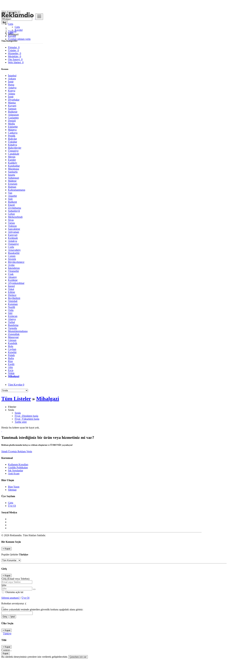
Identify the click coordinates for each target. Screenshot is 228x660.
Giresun (12, 340)
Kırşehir (12, 352)
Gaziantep (13, 117)
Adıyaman (13, 232)
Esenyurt (12, 235)
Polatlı (11, 355)
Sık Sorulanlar (15, 470)
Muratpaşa (13, 168)
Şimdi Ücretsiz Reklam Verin (16, 451)
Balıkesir (12, 111)
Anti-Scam (13, 473)
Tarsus (11, 223)
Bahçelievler (14, 147)
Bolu (10, 346)
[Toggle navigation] (39, 16)
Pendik (11, 135)
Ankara (12, 78)
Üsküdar (12, 141)
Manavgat (13, 337)
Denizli (12, 120)
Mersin (11, 156)
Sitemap (12, 489)
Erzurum (12, 183)
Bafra (11, 358)
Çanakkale (13, 153)
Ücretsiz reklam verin (19, 39)
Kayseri (12, 105)
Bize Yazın (13, 486)
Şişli (10, 198)
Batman (12, 186)
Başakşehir (14, 253)
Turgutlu (12, 328)
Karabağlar (14, 165)
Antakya (12, 241)
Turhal (11, 322)
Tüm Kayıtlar (16, 384)
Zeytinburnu (14, 207)
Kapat (5, 653)
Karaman (13, 304)
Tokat (11, 289)
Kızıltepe (13, 280)
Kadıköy (12, 162)
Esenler (12, 159)
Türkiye (7, 633)
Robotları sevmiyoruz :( (13, 603)
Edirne (11, 292)
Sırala (18, 412)
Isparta (11, 174)
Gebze (11, 213)
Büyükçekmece (16, 262)
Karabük (12, 343)
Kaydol (19, 30)
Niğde (11, 373)
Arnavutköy (14, 250)
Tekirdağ (12, 301)
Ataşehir (12, 195)
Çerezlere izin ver (78, 657)
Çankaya (12, 132)
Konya (11, 90)
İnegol (11, 286)
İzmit (10, 96)
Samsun (12, 108)
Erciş (10, 370)
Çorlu (11, 247)
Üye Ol (12, 505)
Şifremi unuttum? (10, 597)
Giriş (17, 27)
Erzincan (12, 316)
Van (10, 192)
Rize (10, 361)
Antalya (12, 87)
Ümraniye (13, 150)
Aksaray (12, 277)
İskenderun (14, 268)
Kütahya (12, 144)
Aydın (11, 265)
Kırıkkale (13, 238)
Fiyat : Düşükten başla (26, 415)
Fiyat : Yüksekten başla (27, 418)
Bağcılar (12, 138)
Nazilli (11, 307)
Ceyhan (12, 349)
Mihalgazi (13, 376)
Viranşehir (13, 271)
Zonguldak (14, 334)
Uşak (11, 274)
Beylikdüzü (14, 298)
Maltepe (12, 180)
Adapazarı (13, 114)
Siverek (12, 259)
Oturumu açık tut (14, 592)
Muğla (11, 123)
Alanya (12, 319)
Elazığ (11, 204)
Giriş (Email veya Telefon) (15, 578)
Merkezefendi (15, 216)
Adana (11, 93)
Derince (12, 295)
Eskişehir (13, 126)
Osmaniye (13, 244)
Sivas (11, 219)
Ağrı (10, 367)
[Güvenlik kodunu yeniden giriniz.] (2, 606)
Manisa (12, 102)
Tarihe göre (21, 421)
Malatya (12, 129)
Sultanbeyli (14, 210)
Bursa (11, 84)
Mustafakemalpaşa (18, 331)
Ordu (11, 310)
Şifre (3, 585)
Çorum (11, 256)
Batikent (12, 201)
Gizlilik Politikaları (18, 467)
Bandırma (13, 325)
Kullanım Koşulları (18, 464)
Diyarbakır (13, 99)
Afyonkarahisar (16, 283)
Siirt (10, 313)
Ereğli (11, 364)
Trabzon (12, 226)
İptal (13, 616)
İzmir (11, 81)
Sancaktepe (14, 229)
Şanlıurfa (13, 171)
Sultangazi (13, 177)
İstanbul (12, 75)
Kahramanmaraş (16, 189)
